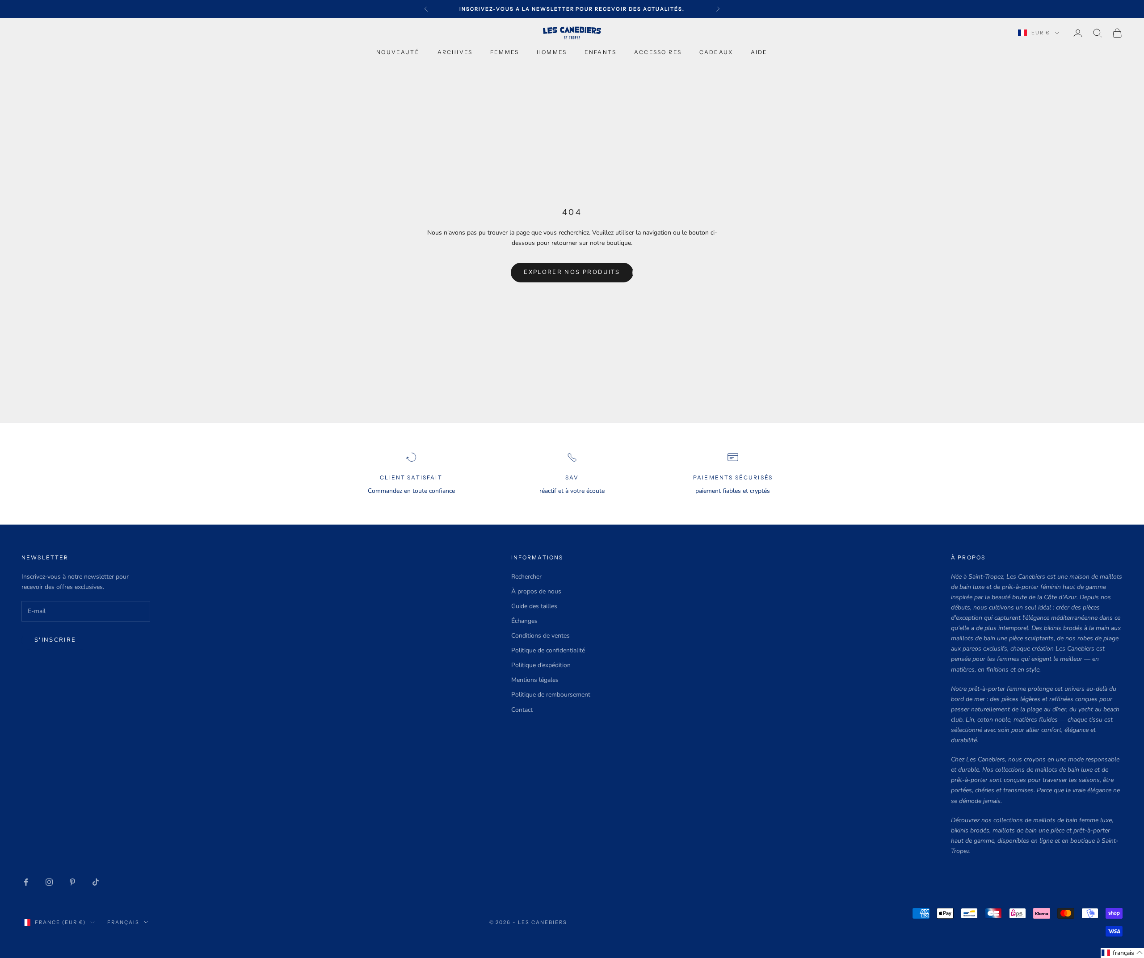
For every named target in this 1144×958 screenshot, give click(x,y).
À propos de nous (536, 591)
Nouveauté (397, 52)
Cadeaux (716, 52)
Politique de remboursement (550, 694)
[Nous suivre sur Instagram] (49, 882)
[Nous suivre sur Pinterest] (72, 882)
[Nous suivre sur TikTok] (95, 882)
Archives (454, 52)
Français (123, 922)
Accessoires (657, 52)
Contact (522, 710)
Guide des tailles (534, 606)
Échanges (524, 621)
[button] (1122, 953)
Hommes (552, 52)
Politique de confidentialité (548, 650)
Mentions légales (535, 680)
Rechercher (526, 576)
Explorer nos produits (572, 272)
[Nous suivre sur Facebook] (25, 882)
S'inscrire (55, 640)
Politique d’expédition (541, 665)
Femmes (504, 52)
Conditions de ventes (540, 635)
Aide (759, 52)
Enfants (600, 52)
